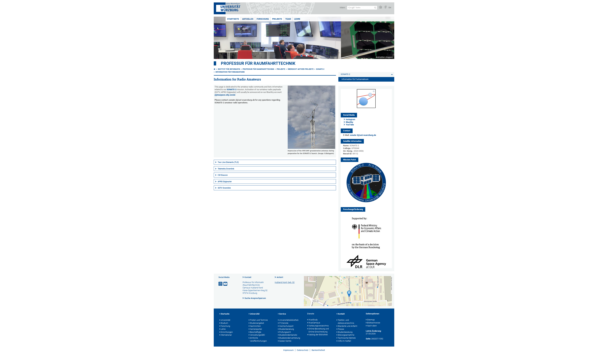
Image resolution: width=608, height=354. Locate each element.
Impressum (288, 350)
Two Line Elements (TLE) (228, 162)
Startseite (233, 19)
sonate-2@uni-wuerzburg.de (363, 135)
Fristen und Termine (259, 320)
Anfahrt (280, 277)
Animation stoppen (384, 57)
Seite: (368, 339)
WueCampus (314, 323)
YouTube (350, 124)
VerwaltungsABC (257, 335)
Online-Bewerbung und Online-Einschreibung (318, 330)
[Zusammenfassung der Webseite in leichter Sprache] (380, 7)
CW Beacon (223, 175)
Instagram (350, 119)
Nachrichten (255, 326)
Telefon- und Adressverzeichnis (346, 321)
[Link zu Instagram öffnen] (220, 284)
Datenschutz (302, 350)
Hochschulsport (286, 326)
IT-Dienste (283, 323)
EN (390, 7)
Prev (219, 38)
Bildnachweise (373, 323)
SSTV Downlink (224, 188)
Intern (342, 7)
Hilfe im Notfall (344, 341)
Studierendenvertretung (289, 338)
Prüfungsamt (285, 332)
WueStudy (313, 320)
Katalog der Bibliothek (318, 334)
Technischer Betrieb (347, 338)
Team (288, 19)
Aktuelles (247, 19)
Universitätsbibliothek (288, 320)
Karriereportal (256, 329)
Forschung (263, 19)
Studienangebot (257, 323)
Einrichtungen (227, 332)
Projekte (277, 19)
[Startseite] (214, 69)
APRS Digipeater (225, 181)
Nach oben (372, 326)
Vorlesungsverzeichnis (318, 326)
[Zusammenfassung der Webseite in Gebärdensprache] (385, 7)
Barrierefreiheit (318, 350)
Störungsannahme (346, 335)
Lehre (297, 19)
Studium (224, 323)
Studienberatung (286, 329)
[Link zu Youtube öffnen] (225, 284)
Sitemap (371, 320)
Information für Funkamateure (230, 72)
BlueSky (349, 122)
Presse (341, 329)
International (226, 335)
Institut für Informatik (229, 69)
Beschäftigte (255, 332)
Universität (225, 320)
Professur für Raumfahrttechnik (258, 63)
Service (282, 314)
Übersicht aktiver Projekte (301, 69)
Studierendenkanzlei (288, 335)
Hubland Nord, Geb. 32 (284, 282)
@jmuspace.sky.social (225, 95)
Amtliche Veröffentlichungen (258, 339)
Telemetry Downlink (226, 169)
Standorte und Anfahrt (347, 326)
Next (389, 38)
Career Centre (285, 341)
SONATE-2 (320, 69)
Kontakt (247, 277)
